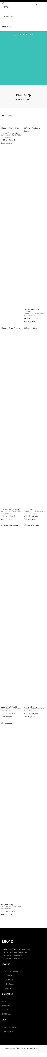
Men (31, 34)
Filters (7, 116)
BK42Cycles (10, 980)
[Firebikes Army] (12, 811)
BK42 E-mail (9, 976)
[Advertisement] (23, 62)
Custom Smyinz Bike (9, 133)
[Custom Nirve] (35, 416)
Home (4, 1001)
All (15, 34)
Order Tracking (8, 1031)
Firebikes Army (7, 904)
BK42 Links (6, 1014)
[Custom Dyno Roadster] (12, 416)
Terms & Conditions (9, 1027)
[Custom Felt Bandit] (12, 613)
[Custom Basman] (35, 613)
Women (23, 34)
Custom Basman (31, 707)
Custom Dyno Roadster (10, 509)
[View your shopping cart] (34, 7)
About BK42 (6, 1006)
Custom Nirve (30, 509)
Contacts (5, 1010)
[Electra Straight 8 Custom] (35, 216)
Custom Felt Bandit (9, 707)
